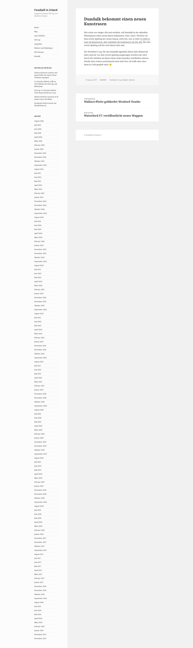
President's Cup (115, 80)
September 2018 (40, 502)
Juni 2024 (37, 225)
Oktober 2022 (39, 305)
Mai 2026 (37, 133)
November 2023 (40, 253)
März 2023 (38, 285)
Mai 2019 (37, 470)
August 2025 (39, 169)
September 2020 (40, 406)
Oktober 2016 (39, 594)
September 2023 (40, 261)
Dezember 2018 (40, 490)
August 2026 (39, 121)
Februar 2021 (39, 386)
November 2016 (40, 590)
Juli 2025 (37, 173)
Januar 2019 (39, 486)
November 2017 (40, 542)
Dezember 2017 (40, 538)
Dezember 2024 (40, 201)
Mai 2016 (37, 614)
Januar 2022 (39, 342)
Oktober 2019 (39, 450)
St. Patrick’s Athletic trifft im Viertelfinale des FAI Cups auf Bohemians (45, 83)
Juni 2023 (37, 273)
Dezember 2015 (40, 634)
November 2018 (40, 494)
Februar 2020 (39, 434)
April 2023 (38, 281)
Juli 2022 (37, 317)
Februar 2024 (39, 241)
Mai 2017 (37, 566)
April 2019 (38, 474)
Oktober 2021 (39, 354)
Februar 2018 (39, 530)
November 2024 (40, 205)
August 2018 (39, 506)
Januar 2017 (39, 582)
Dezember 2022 (40, 297)
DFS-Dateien (39, 52)
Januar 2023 (39, 293)
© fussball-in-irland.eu (92, 135)
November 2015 (40, 638)
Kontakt (37, 56)
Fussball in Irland (45, 10)
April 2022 (38, 330)
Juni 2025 (37, 177)
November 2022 (40, 301)
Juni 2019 (37, 466)
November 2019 (40, 446)
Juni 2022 (37, 321)
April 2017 (38, 570)
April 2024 (38, 233)
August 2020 (39, 410)
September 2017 (40, 550)
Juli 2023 (37, 269)
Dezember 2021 (40, 346)
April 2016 (38, 618)
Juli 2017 (37, 558)
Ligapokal (38, 44)
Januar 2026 (39, 149)
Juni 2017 (37, 562)
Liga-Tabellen (39, 36)
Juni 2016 (37, 610)
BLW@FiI (103, 80)
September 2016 (40, 598)
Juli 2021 (37, 366)
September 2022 (40, 309)
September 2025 (40, 165)
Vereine (132, 80)
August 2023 (39, 265)
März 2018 (38, 526)
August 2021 (39, 362)
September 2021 (40, 358)
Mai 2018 (37, 518)
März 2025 (38, 189)
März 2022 (38, 334)
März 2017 (38, 574)
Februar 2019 (39, 482)
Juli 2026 (37, 125)
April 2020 (38, 426)
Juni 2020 (37, 418)
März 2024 (38, 237)
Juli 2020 (37, 414)
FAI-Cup (37, 40)
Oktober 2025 (39, 161)
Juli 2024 (37, 221)
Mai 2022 (37, 326)
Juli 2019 (37, 462)
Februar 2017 (39, 578)
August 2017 (39, 554)
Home (36, 27)
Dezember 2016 (40, 586)
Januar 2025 (39, 197)
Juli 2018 (37, 510)
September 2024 (40, 213)
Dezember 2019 (40, 442)
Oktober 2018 (39, 498)
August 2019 (39, 458)
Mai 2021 (37, 374)
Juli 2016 (37, 606)
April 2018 (38, 522)
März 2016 (38, 622)
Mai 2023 (37, 277)
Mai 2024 (37, 229)
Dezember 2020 (40, 394)
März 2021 (38, 382)
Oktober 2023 (39, 257)
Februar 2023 (39, 289)
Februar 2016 (39, 626)
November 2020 (40, 398)
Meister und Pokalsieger (43, 48)
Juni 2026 (37, 129)
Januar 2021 (39, 390)
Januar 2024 (39, 245)
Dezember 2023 (40, 249)
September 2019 (40, 454)
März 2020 (38, 430)
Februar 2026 (39, 145)
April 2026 (38, 137)
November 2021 (40, 350)
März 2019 (38, 478)
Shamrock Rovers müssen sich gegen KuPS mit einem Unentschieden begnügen (45, 75)
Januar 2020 (39, 438)
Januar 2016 (39, 630)
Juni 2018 (37, 514)
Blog (36, 31)
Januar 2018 (39, 534)
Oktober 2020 (39, 402)
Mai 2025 (37, 181)
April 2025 (38, 185)
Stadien (125, 80)
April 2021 (38, 378)
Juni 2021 (37, 370)
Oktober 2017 (39, 546)
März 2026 (38, 141)
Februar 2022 (39, 338)
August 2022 (39, 313)
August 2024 (39, 217)
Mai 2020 (37, 422)
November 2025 (40, 157)
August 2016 (39, 602)
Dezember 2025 (40, 153)
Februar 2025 (39, 193)
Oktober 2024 (39, 209)
